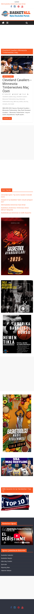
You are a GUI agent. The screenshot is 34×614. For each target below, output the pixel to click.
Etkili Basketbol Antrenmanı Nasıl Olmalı (13, 4)
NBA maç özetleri (18, 101)
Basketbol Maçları (6, 558)
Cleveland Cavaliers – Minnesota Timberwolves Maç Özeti (17, 85)
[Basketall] (17, 10)
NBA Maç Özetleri (8, 76)
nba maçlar (11, 104)
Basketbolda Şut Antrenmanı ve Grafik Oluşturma (16, 213)
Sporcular (4, 564)
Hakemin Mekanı (6, 570)
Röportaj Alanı (5, 567)
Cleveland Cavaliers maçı (9, 96)
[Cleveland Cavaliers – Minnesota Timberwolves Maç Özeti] (17, 57)
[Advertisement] (17, 35)
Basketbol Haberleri (7, 555)
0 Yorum (23, 94)
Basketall (16, 94)
